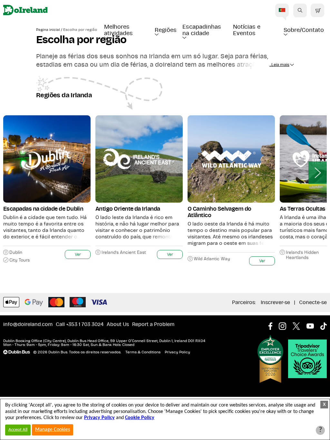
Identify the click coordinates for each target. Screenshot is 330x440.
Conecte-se (313, 302)
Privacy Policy (177, 352)
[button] (300, 10)
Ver (78, 255)
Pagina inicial (48, 30)
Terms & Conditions (142, 352)
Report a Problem (153, 324)
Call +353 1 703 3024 (79, 324)
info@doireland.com (28, 324)
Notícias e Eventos (247, 30)
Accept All (17, 429)
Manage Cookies (52, 429)
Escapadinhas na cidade (202, 30)
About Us (118, 324)
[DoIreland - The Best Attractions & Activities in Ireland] (25, 10)
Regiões (166, 30)
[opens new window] (273, 324)
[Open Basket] (317, 10)
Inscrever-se (275, 302)
